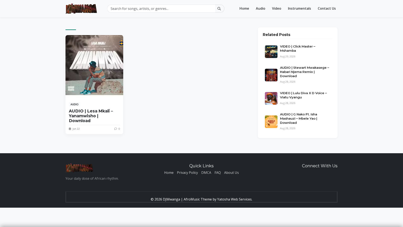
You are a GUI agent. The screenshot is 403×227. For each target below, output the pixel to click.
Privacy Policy (187, 172)
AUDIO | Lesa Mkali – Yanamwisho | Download (91, 115)
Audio (260, 8)
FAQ (218, 172)
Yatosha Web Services (234, 199)
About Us (231, 172)
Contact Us (327, 8)
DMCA (206, 172)
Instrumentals (299, 8)
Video (276, 8)
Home (244, 8)
